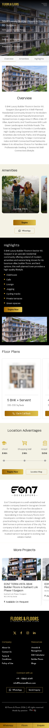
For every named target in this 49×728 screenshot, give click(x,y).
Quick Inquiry (34, 689)
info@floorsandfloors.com (24, 683)
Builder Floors (37, 659)
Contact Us (6, 651)
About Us (6, 647)
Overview (8, 58)
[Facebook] (21, 633)
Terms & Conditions (6, 657)
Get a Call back (23, 413)
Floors (25, 725)
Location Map (36, 471)
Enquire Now (13, 309)
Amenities (24, 58)
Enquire (25, 222)
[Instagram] (28, 633)
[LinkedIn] (34, 633)
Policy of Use (7, 663)
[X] (15, 633)
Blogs (33, 663)
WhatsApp (26, 230)
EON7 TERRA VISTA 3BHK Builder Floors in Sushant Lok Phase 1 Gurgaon (21, 587)
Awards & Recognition (36, 649)
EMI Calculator (37, 655)
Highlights (39, 58)
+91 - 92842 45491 (24, 678)
